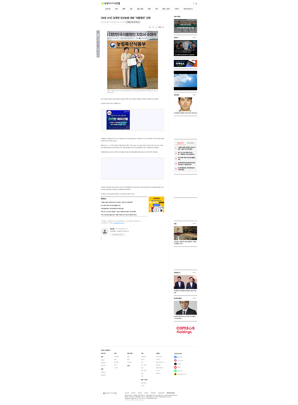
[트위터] (98, 45)
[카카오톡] (98, 35)
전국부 (142, 359)
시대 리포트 (177, 16)
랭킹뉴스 (158, 373)
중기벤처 (116, 362)
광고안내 (133, 393)
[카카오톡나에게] (98, 38)
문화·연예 (143, 383)
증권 (128, 359)
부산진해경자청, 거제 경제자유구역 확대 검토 (112, 208)
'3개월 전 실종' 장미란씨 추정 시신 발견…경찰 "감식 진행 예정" (117, 202)
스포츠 (142, 386)
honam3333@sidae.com (121, 228)
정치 (116, 9)
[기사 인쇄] (150, 27)
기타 (142, 376)
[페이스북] (98, 42)
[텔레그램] (98, 52)
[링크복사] (98, 55)
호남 (142, 368)
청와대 (102, 360)
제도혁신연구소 (188, 9)
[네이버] (98, 49)
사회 (156, 9)
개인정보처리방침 (171, 393)
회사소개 (127, 393)
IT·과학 (116, 368)
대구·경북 (143, 370)
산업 (131, 9)
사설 (175, 224)
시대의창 (176, 95)
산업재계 (116, 356)
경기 (142, 362)
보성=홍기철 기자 (107, 22)
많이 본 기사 (180, 143)
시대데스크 (177, 273)
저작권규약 (153, 393)
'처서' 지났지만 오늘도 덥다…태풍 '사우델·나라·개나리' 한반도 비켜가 (119, 215)
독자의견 (140, 393)
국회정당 (103, 363)
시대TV (177, 9)
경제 (123, 9)
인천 (142, 373)
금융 (128, 356)
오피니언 (108, 9)
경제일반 (103, 372)
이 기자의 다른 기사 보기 (117, 234)
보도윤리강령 (161, 393)
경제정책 (103, 375)
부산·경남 (143, 365)
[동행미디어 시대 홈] (111, 3)
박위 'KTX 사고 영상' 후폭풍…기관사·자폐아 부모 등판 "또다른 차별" (118, 212)
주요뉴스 (158, 370)
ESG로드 (158, 365)
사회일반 (143, 356)
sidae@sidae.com (119, 223)
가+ (163, 27)
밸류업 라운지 (159, 368)
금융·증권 (140, 9)
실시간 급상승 (190, 143)
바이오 (115, 365)
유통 (115, 359)
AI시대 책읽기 (178, 298)
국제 (149, 9)
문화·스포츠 (166, 9)
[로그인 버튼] (196, 3)
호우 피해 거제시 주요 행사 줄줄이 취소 (111, 205)
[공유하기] (153, 27)
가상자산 (129, 362)
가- (156, 27)
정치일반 (103, 365)
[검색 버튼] (194, 3)
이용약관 (146, 393)
